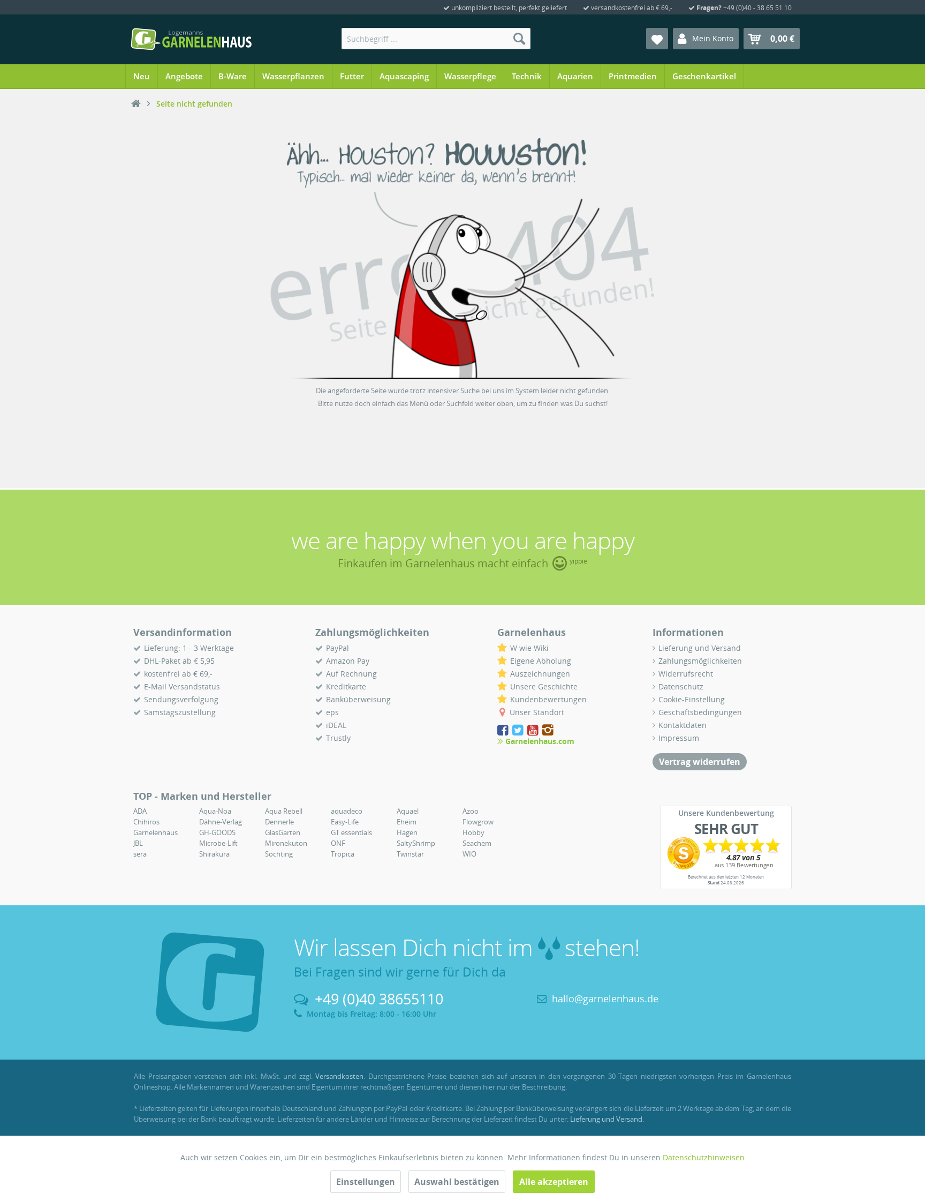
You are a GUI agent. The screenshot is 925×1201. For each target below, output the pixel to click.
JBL (138, 843)
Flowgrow (478, 822)
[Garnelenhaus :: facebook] (503, 730)
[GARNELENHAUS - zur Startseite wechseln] (191, 39)
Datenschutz (680, 686)
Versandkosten (339, 1076)
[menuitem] (436, 38)
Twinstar (410, 854)
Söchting (279, 854)
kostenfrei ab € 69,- (178, 674)
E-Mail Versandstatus (182, 686)
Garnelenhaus (155, 832)
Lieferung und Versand (699, 648)
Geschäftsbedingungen (700, 712)
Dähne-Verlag (220, 822)
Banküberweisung (358, 699)
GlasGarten (282, 832)
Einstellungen (365, 1182)
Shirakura (214, 854)
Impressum (678, 738)
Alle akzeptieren (553, 1182)
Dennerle (279, 822)
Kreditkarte (346, 686)
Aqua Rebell (283, 811)
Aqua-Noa (215, 811)
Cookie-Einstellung (691, 699)
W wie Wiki (529, 648)
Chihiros (146, 822)
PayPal (337, 648)
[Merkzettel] (657, 38)
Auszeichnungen (540, 674)
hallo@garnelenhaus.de (605, 998)
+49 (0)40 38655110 (379, 999)
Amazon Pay (347, 661)
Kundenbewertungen (548, 699)
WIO (469, 854)
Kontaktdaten (682, 725)
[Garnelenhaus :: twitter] (518, 730)
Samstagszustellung (180, 712)
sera (140, 854)
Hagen (407, 832)
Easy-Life (345, 822)
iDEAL (336, 725)
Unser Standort (537, 712)
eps (332, 712)
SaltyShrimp (416, 843)
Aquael (408, 811)
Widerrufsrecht (685, 674)
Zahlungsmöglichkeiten (700, 661)
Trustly (338, 738)
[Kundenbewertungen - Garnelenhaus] (726, 853)
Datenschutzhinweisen (704, 1157)
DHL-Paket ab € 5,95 (179, 661)
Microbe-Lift (218, 843)
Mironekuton (286, 843)
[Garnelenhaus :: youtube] (533, 730)
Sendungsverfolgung (181, 699)
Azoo (470, 811)
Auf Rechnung (351, 674)
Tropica (342, 854)
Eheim (406, 822)
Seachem (476, 843)
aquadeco (346, 811)
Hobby (473, 832)
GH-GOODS (217, 832)
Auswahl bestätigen (456, 1182)
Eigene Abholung (540, 661)
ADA (140, 811)
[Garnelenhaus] (136, 104)
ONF (338, 843)
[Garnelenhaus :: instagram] (548, 730)
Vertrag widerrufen (699, 762)
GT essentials (351, 832)
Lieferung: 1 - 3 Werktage (189, 648)
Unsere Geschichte (544, 686)
